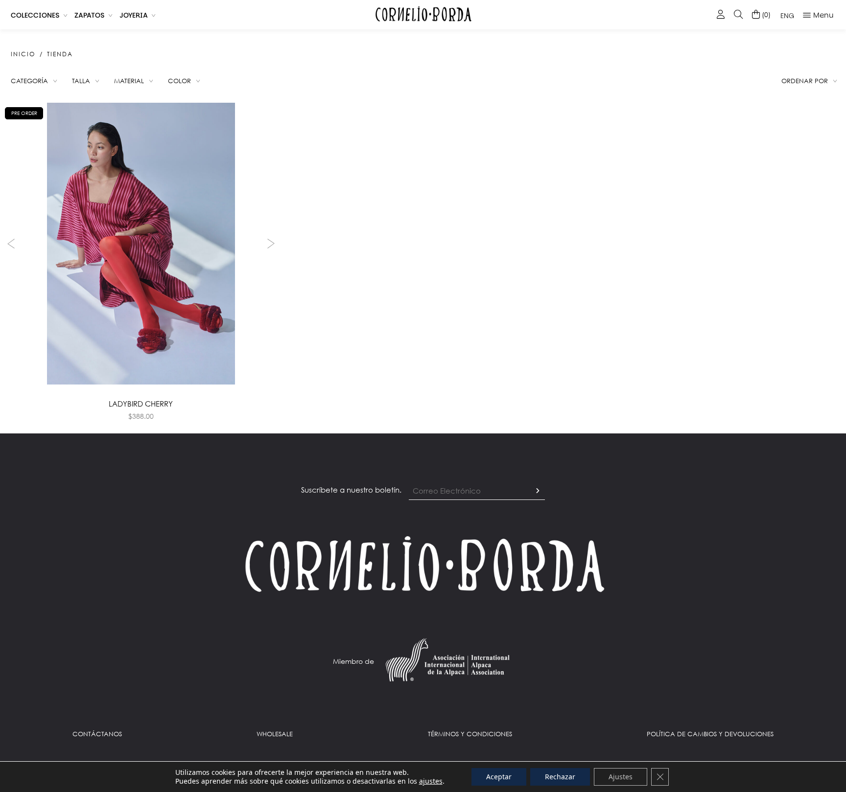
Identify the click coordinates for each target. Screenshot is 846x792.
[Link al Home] (423, 563)
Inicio (23, 54)
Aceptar (499, 776)
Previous (10, 244)
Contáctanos (97, 734)
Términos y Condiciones (470, 734)
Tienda (60, 54)
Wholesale (275, 734)
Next (272, 244)
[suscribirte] (537, 491)
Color (179, 81)
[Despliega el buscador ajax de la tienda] (738, 15)
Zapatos (89, 15)
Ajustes (621, 776)
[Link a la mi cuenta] (721, 15)
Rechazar (560, 776)
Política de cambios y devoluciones (710, 734)
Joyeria (133, 15)
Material (129, 81)
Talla (81, 81)
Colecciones (35, 15)
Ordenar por (804, 81)
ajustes (431, 781)
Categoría (29, 81)
